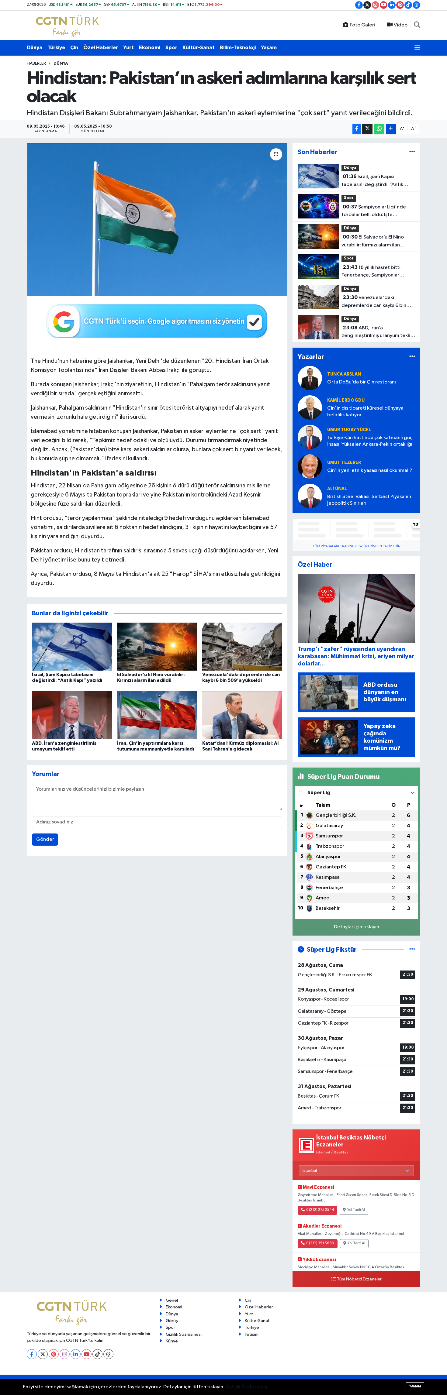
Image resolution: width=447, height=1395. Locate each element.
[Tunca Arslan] (310, 377)
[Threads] (108, 1354)
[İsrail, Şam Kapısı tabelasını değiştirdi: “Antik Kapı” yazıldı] (72, 646)
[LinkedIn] (76, 1354)
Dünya (34, 47)
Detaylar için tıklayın (356, 926)
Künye (172, 1341)
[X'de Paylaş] (367, 129)
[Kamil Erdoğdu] (310, 407)
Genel (172, 1300)
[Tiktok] (97, 1354)
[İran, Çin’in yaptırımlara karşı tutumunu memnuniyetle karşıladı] (157, 715)
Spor (171, 47)
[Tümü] (412, 152)
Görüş (172, 1320)
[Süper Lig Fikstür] (412, 949)
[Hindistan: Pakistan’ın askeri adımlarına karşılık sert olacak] (157, 219)
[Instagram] (65, 1354)
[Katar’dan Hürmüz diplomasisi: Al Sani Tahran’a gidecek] (242, 715)
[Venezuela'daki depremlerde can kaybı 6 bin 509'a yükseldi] (242, 646)
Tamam (415, 1386)
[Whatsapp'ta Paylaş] (379, 129)
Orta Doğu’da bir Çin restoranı (361, 382)
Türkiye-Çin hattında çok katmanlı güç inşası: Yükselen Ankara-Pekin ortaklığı (370, 441)
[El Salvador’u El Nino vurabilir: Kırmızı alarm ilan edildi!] (157, 646)
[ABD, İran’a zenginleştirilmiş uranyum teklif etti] (72, 715)
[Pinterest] (54, 1354)
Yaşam (269, 47)
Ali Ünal (337, 488)
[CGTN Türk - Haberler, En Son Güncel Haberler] (68, 25)
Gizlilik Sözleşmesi (184, 1334)
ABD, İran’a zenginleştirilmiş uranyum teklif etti (376, 332)
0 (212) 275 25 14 (320, 1210)
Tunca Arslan (344, 374)
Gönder (45, 839)
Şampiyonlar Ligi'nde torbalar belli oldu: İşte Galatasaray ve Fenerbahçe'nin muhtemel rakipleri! (376, 211)
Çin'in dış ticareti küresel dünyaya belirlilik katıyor (365, 411)
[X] (43, 1354)
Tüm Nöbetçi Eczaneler (359, 1279)
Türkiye (56, 47)
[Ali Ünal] (310, 495)
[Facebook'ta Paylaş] (356, 129)
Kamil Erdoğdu (346, 400)
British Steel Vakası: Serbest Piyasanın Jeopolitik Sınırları (369, 500)
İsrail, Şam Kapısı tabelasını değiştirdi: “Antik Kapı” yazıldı (372, 181)
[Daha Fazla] (391, 129)
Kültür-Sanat (198, 47)
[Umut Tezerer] (310, 466)
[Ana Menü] (417, 48)
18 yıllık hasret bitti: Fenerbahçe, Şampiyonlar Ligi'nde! (371, 272)
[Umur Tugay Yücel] (310, 436)
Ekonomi (149, 47)
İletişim (251, 1334)
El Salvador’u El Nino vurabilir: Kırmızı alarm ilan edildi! (372, 241)
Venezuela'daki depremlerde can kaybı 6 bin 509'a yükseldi (373, 302)
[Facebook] (32, 1354)
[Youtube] (86, 1354)
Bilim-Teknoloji (238, 47)
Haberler (36, 63)
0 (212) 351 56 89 (320, 1243)
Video (400, 25)
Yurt (128, 47)
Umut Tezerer (344, 462)
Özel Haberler (100, 47)
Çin (74, 47)
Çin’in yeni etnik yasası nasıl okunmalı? (369, 470)
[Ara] (417, 25)
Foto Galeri (362, 25)
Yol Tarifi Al (356, 1210)
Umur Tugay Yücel (349, 430)
